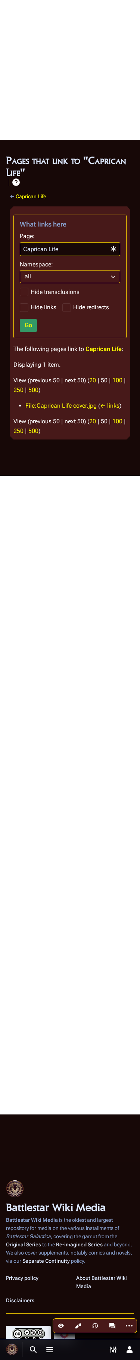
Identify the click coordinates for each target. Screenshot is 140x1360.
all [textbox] (28, 276)
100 (117, 380)
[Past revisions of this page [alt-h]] (95, 1325)
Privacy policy (22, 1278)
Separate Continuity (46, 1261)
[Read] (61, 1325)
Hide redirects (91, 307)
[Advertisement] (70, 70)
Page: (27, 236)
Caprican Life (31, 196)
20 (92, 380)
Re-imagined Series (79, 1244)
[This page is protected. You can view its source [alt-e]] (78, 1325)
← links (109, 405)
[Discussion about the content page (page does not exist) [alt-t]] (112, 1325)
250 (18, 389)
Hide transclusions (55, 291)
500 (33, 389)
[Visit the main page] (11, 1349)
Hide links (43, 307)
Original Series (23, 1244)
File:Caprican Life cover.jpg (61, 405)
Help (16, 182)
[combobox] (70, 249)
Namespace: (36, 264)
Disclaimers (20, 1300)
